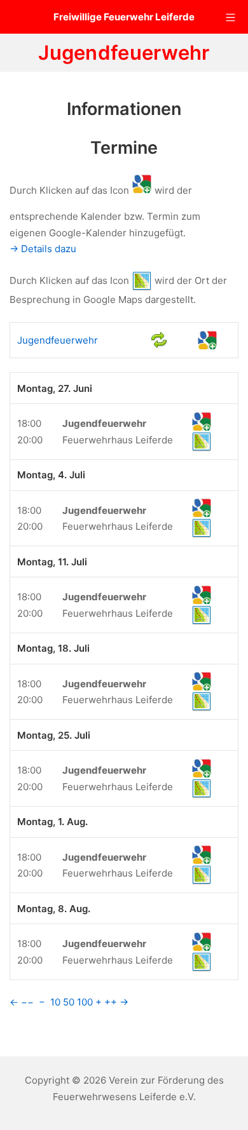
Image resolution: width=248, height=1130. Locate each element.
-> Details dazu (43, 249)
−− (27, 1002)
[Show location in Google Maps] (201, 441)
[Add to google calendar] (207, 339)
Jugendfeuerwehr (57, 340)
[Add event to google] (201, 421)
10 (55, 1002)
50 (68, 1002)
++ (110, 1002)
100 (85, 1002)
